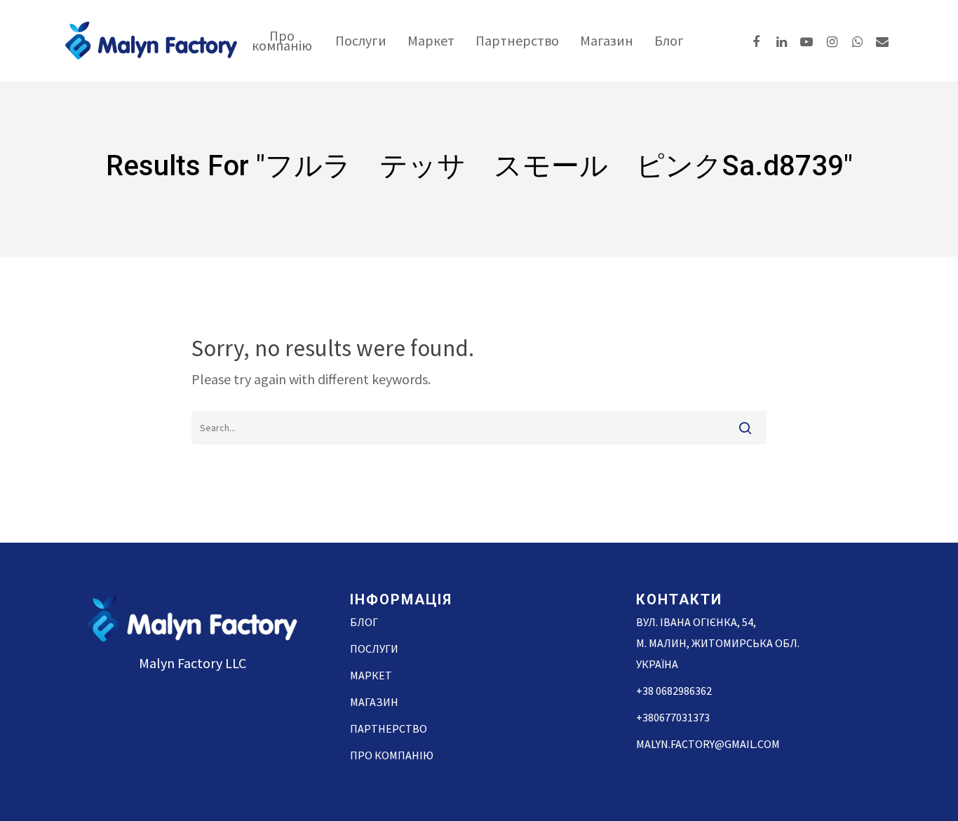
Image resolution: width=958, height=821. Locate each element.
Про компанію (282, 40)
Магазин (606, 41)
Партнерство (517, 41)
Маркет (430, 41)
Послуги (360, 41)
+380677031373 (673, 717)
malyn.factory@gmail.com (708, 744)
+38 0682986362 (674, 691)
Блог (669, 41)
